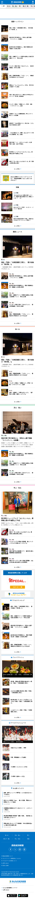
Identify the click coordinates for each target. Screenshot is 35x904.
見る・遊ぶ (14, 6)
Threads (24, 849)
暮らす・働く (26, 6)
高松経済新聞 (16, 2)
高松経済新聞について (7, 856)
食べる (8, 6)
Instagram (20, 849)
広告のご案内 (5, 865)
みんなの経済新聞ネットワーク (17, 882)
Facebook (10, 849)
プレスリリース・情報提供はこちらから (11, 858)
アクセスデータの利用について (9, 860)
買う (20, 6)
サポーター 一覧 (17, 587)
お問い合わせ (5, 863)
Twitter (15, 849)
